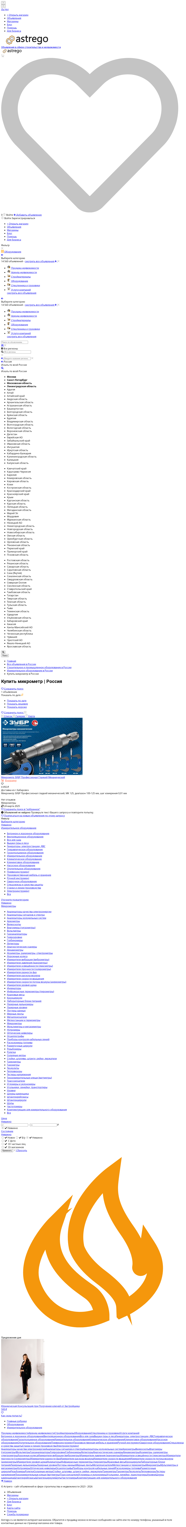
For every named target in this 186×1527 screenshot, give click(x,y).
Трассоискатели (16, 1080)
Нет (7, 9)
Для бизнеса (14, 31)
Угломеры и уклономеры (21, 1084)
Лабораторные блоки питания (24, 1001)
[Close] (3, 6)
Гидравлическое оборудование (25, 849)
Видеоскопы (14, 924)
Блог (9, 24)
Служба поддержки (18, 1514)
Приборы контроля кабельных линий (28, 1039)
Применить (7, 1151)
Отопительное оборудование (23, 868)
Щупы (10, 1103)
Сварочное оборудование (22, 881)
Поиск (5, 655)
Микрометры (14, 1023)
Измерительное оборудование (24, 855)
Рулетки (11, 1052)
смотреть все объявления (21, 293)
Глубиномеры (15, 940)
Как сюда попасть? (11, 1415)
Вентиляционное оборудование (25, 836)
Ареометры (13, 921)
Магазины (12, 21)
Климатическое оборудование (24, 859)
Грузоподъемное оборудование (25, 852)
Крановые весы (16, 994)
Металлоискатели (17, 1017)
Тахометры (13, 1064)
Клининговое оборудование (23, 862)
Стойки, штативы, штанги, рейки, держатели (32, 1058)
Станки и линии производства (24, 887)
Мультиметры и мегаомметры (24, 1026)
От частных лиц (17, 1144)
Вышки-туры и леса (18, 843)
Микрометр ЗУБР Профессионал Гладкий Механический (33, 777)
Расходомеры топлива (19, 1042)
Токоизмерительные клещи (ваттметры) (29, 1077)
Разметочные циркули (19, 1045)
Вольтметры (14, 930)
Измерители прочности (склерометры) (29, 969)
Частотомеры (14, 1106)
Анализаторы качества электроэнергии (29, 911)
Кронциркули (14, 997)
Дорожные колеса (17, 956)
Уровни (11, 1090)
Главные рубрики (17, 1421)
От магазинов (16, 1147)
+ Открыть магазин (17, 15)
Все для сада (14, 839)
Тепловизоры (14, 1071)
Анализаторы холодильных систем (26, 918)
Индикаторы (14, 988)
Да (3, 9)
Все (9, 894)
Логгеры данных (16, 1010)
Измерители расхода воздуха (23, 975)
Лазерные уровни (17, 1007)
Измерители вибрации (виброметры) (28, 959)
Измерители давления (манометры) (27, 962)
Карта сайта (13, 1508)
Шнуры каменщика (18, 1093)
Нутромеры (13, 1029)
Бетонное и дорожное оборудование (28, 833)
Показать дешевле (17, 703)
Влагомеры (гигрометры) (21, 927)
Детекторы (13, 943)
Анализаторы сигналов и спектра (26, 914)
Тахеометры (14, 1061)
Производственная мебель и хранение (29, 875)
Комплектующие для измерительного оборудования (37, 1109)
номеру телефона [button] (141, 1519)
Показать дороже (17, 707)
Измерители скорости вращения (25, 978)
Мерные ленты (15, 1013)
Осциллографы (15, 1036)
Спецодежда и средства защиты (25, 884)
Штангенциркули (16, 1100)
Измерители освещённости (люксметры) (30, 965)
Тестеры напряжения (19, 1074)
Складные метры (16, 1055)
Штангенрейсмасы (17, 1096)
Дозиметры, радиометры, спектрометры (30, 953)
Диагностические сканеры (22, 946)
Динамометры (15, 950)
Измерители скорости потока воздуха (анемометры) (36, 981)
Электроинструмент (18, 891)
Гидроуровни (14, 937)
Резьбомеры (14, 1049)
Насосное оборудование (21, 865)
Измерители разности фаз (22, 972)
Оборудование (15, 1424)
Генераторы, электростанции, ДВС (26, 846)
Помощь (12, 27)
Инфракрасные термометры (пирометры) (30, 991)
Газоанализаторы (17, 934)
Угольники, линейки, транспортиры (27, 1087)
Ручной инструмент (18, 878)
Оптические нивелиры (20, 1033)
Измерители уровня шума (21, 985)
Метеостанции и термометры (23, 1020)
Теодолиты (13, 1068)
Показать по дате (16, 700)
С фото (12, 1140)
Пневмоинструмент (18, 871)
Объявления (14, 18)
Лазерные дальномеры (20, 1004)
